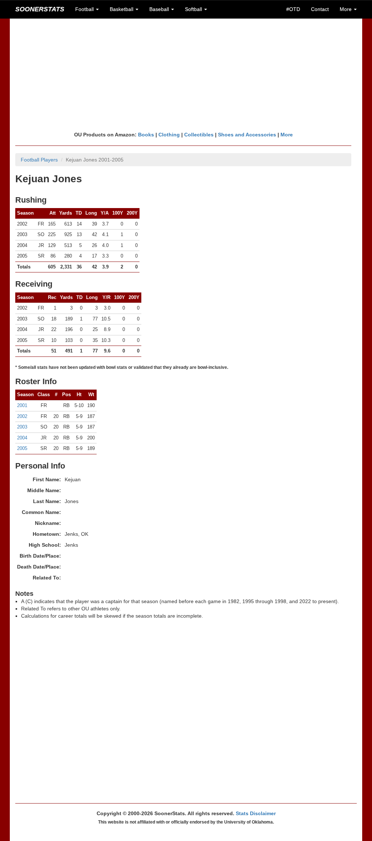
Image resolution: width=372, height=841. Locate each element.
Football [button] (85, 9)
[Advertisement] (186, 74)
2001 (22, 405)
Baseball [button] (159, 9)
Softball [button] (194, 9)
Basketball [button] (122, 9)
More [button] (346, 9)
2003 (22, 427)
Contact (320, 9)
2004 (22, 438)
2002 (22, 416)
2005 (22, 448)
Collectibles (199, 134)
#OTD (293, 9)
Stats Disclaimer (256, 813)
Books (146, 134)
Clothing (169, 134)
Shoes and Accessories (247, 134)
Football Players (39, 160)
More (286, 134)
